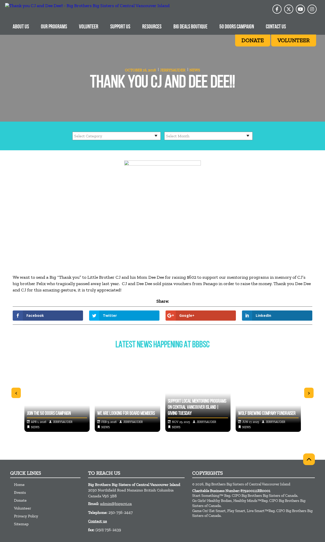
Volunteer (88, 27)
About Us (21, 27)
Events (20, 492)
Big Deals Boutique (190, 27)
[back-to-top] (309, 459)
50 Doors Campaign (236, 27)
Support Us (120, 27)
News (194, 70)
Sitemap (21, 523)
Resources (151, 27)
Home (19, 484)
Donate (20, 500)
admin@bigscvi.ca (116, 503)
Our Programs (54, 27)
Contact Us (276, 27)
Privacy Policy (26, 516)
